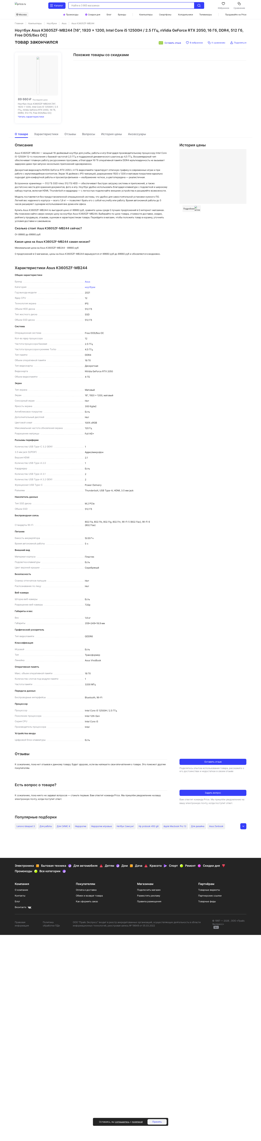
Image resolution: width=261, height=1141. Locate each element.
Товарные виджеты (209, 889)
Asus (87, 281)
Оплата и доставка (86, 889)
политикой (137, 1121)
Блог (17, 901)
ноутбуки (90, 287)
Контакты (20, 895)
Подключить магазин (149, 889)
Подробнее (189, 208)
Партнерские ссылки (210, 895)
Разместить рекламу (148, 895)
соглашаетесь (122, 1121)
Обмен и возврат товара (89, 895)
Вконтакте (20, 907)
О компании (21, 889)
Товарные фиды (207, 901)
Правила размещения (149, 901)
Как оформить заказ (87, 901)
